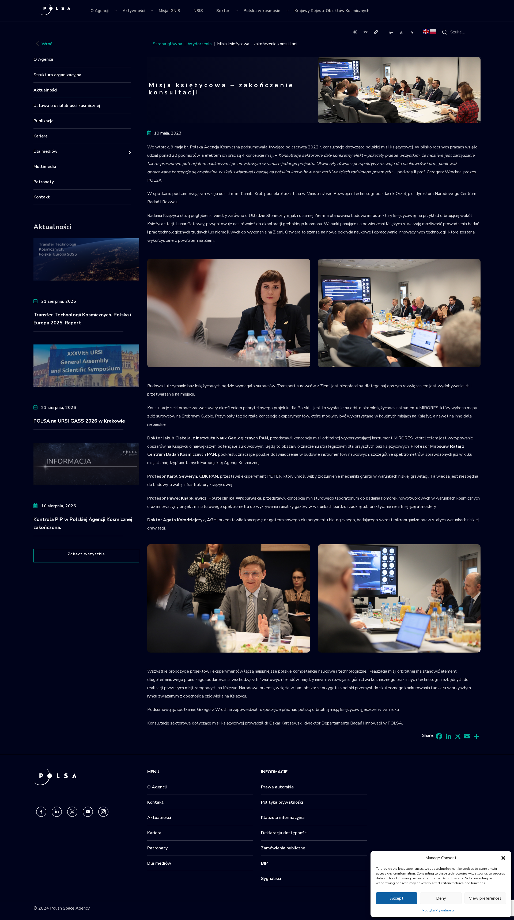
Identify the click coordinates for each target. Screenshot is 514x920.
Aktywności (134, 10)
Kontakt (41, 197)
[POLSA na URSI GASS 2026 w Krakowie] (86, 365)
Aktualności (45, 90)
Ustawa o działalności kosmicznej (66, 106)
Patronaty (43, 182)
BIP (264, 863)
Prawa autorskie (277, 787)
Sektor (222, 10)
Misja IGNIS (169, 10)
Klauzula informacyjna (283, 818)
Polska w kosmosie (262, 10)
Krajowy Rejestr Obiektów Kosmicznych (331, 10)
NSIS (198, 10)
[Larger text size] (391, 32)
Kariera (40, 136)
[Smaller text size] (402, 32)
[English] (426, 31)
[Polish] (433, 31)
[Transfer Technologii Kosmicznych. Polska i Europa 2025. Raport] (86, 259)
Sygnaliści (271, 878)
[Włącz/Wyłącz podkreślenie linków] (376, 31)
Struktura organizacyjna (57, 75)
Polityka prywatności (282, 802)
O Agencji (99, 10)
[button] (503, 858)
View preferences (485, 898)
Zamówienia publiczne (283, 848)
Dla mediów (45, 151)
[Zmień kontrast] (365, 31)
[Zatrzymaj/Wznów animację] (355, 31)
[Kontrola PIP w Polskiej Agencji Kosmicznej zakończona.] (86, 463)
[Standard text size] (412, 32)
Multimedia (44, 167)
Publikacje (43, 121)
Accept (396, 898)
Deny (441, 898)
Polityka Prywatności (438, 910)
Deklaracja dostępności (284, 833)
